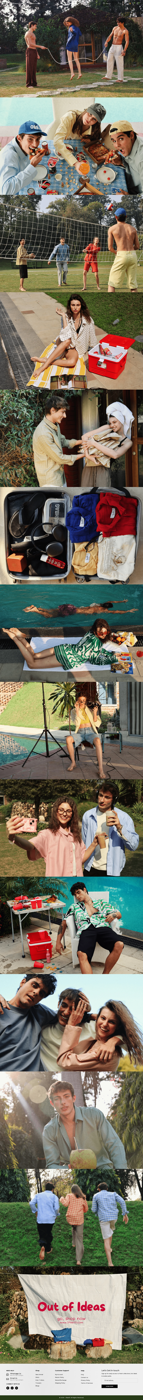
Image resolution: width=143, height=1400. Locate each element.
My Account (59, 1374)
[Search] (103, 3)
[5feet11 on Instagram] (16, 1388)
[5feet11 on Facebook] (7, 1388)
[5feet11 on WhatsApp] (12, 1388)
